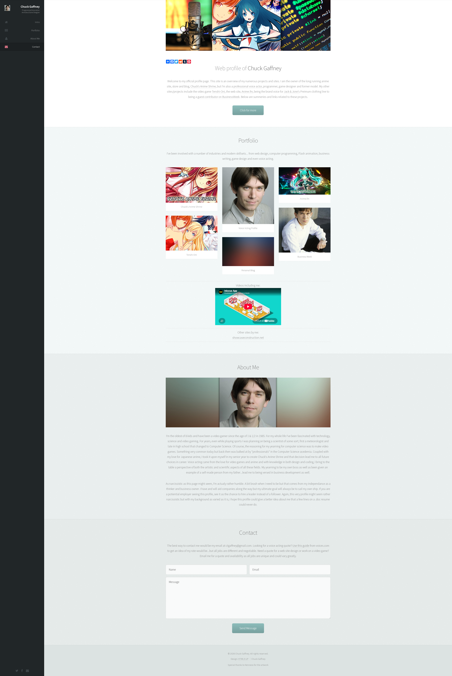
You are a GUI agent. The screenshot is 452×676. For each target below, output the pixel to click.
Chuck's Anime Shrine (203, 86)
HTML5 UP (243, 658)
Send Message (248, 628)
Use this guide (300, 545)
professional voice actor (248, 86)
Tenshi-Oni (218, 91)
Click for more (248, 110)
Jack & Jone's (292, 91)
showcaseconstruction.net (248, 337)
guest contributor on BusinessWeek (219, 97)
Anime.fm (247, 91)
